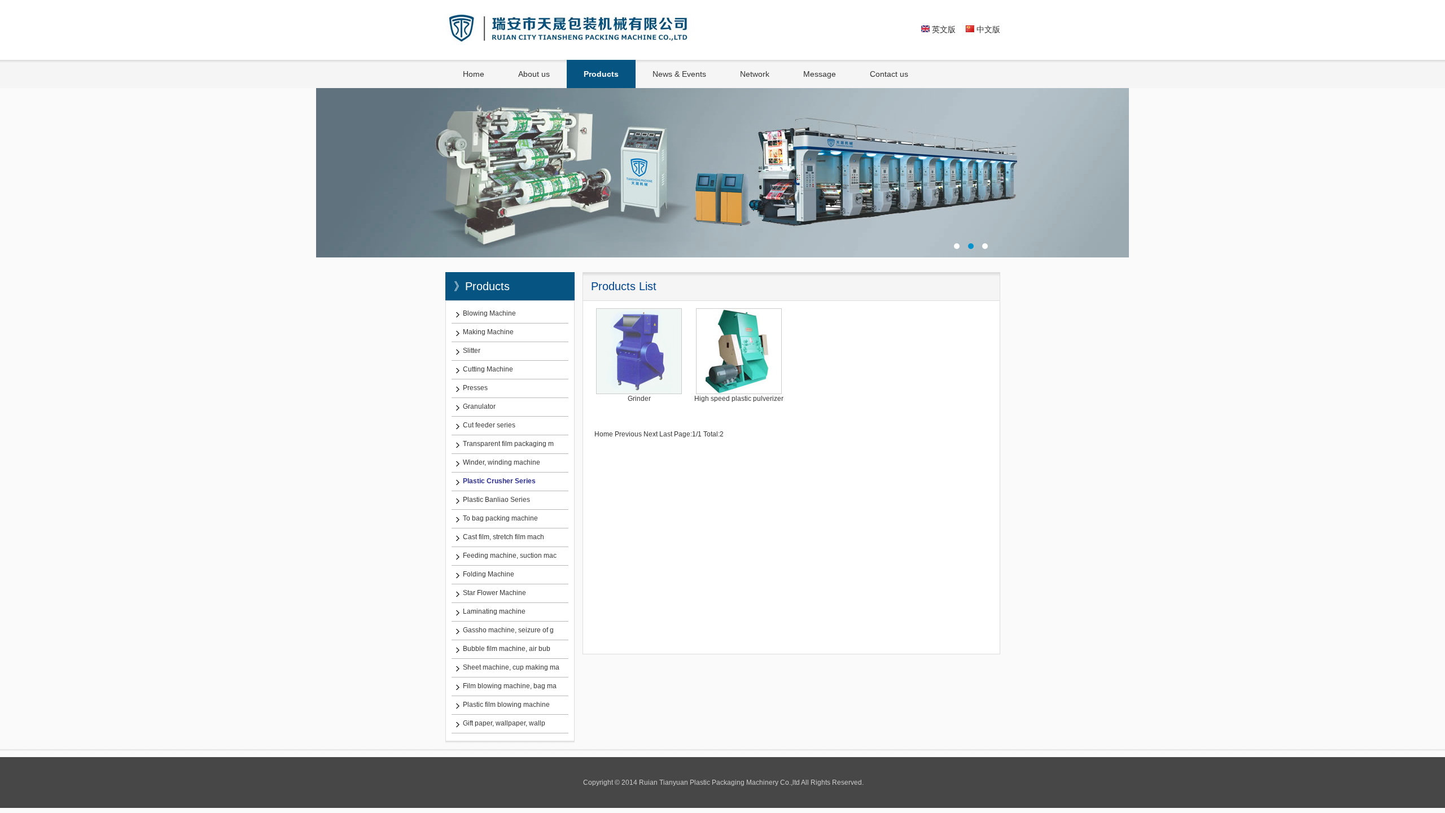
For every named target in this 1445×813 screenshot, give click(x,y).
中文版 (987, 29)
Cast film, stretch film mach (503, 537)
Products (601, 73)
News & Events (679, 73)
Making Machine (488, 332)
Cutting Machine (488, 369)
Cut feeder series (489, 425)
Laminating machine (494, 611)
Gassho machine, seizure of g (508, 630)
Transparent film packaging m (508, 444)
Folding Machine (488, 574)
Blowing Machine (489, 313)
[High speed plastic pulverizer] (739, 392)
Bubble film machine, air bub (506, 649)
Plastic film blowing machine (506, 705)
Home (473, 73)
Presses (475, 388)
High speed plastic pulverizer (738, 399)
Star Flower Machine (494, 593)
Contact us (889, 73)
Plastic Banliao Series (496, 500)
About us (534, 73)
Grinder (639, 399)
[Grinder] (639, 392)
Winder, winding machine (501, 462)
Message (819, 73)
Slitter (471, 351)
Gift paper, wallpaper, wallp (504, 723)
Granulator (479, 406)
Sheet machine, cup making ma (511, 667)
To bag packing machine (500, 518)
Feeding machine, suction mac (510, 556)
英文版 (943, 29)
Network (754, 73)
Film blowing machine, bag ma (510, 686)
